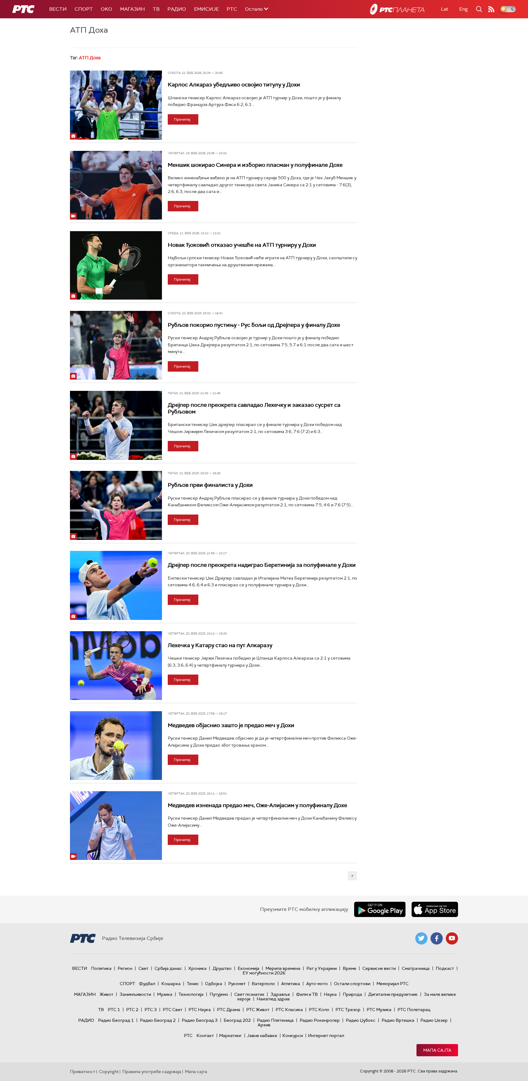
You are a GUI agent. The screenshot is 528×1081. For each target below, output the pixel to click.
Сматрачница (416, 968)
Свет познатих (249, 994)
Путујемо (219, 994)
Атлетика (290, 983)
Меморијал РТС (392, 983)
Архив (264, 1025)
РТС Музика (379, 1009)
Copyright (109, 1071)
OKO (106, 9)
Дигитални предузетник (393, 994)
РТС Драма (228, 1009)
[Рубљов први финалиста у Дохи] (116, 505)
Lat (444, 9)
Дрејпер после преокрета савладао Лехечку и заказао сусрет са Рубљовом (254, 408)
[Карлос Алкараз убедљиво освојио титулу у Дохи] (116, 105)
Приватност (82, 1071)
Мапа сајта (437, 1050)
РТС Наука (200, 1009)
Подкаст (445, 968)
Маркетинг (230, 1035)
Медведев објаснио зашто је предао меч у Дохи (231, 725)
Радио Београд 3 (200, 1020)
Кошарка (171, 983)
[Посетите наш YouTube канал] (452, 938)
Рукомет (237, 983)
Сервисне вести (379, 968)
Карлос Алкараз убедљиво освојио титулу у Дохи (234, 84)
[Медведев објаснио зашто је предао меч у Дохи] (116, 745)
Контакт (205, 1035)
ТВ (156, 9)
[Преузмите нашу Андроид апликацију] (379, 909)
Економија (248, 968)
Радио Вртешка (398, 1020)
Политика (101, 968)
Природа (352, 994)
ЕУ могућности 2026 (264, 973)
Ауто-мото (317, 983)
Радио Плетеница (275, 1020)
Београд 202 (237, 1020)
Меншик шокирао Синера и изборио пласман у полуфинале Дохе (255, 165)
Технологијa (191, 994)
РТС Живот (258, 1009)
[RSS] (491, 9)
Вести (58, 9)
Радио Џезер (434, 1020)
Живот (106, 994)
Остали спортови (352, 983)
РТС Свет (172, 1009)
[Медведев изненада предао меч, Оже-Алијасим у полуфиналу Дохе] (116, 825)
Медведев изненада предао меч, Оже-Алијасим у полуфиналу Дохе (257, 805)
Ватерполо (263, 983)
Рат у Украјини (321, 968)
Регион (125, 968)
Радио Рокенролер (320, 1020)
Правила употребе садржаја (151, 1071)
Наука (330, 994)
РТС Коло (319, 1009)
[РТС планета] (397, 9)
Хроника (197, 968)
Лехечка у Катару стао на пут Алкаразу (220, 645)
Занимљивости (135, 994)
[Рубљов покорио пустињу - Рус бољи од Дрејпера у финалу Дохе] (116, 345)
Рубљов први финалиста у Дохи (210, 485)
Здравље (280, 994)
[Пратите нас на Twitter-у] (421, 938)
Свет (143, 968)
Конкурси (292, 1035)
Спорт (84, 9)
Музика (164, 994)
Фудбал (147, 983)
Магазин (132, 9)
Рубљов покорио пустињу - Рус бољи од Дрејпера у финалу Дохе (254, 325)
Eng (463, 9)
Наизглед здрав (273, 999)
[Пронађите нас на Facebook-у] (437, 938)
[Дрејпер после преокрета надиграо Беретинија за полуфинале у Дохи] (116, 585)
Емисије (206, 9)
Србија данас (168, 968)
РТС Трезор (348, 1009)
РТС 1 (114, 1009)
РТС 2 (132, 1009)
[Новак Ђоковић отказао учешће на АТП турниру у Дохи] (116, 265)
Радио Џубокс (361, 1020)
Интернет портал (326, 1035)
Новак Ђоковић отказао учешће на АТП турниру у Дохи (242, 245)
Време (349, 968)
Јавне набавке (262, 1035)
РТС (232, 9)
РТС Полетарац (414, 1009)
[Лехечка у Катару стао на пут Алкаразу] (116, 665)
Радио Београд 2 (158, 1020)
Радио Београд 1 (116, 1020)
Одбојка (213, 983)
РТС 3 (151, 1009)
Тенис (193, 983)
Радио (176, 9)
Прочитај (182, 119)
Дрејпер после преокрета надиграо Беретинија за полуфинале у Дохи (262, 565)
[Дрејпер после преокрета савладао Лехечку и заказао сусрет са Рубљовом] (116, 425)
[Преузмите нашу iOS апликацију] (435, 909)
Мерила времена (283, 968)
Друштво (222, 968)
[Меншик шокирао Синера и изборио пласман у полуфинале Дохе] (116, 185)
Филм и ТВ (307, 994)
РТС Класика (289, 1009)
